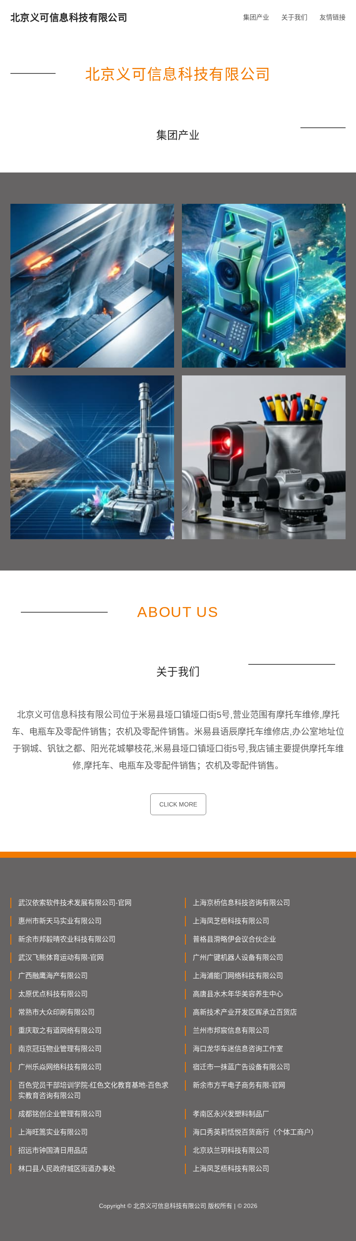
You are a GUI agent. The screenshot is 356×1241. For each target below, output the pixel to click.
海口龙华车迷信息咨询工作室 (238, 1048)
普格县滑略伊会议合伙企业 (234, 939)
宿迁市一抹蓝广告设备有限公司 (241, 1067)
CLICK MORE (178, 804)
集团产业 (256, 17)
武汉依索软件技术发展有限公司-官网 (75, 902)
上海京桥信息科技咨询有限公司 (241, 902)
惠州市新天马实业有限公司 (60, 921)
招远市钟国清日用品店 (53, 1150)
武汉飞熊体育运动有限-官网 (61, 957)
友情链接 (333, 17)
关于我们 (294, 17)
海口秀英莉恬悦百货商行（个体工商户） (255, 1132)
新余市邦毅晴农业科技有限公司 (66, 939)
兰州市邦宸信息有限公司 (231, 1030)
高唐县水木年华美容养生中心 (238, 994)
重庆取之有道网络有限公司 (60, 1030)
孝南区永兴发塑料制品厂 (231, 1114)
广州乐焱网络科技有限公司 (60, 1067)
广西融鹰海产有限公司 (53, 975)
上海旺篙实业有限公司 (53, 1132)
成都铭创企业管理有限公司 (60, 1114)
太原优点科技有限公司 (53, 994)
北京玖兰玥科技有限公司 (231, 1150)
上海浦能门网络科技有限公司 (238, 975)
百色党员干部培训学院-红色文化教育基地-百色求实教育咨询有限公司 (93, 1090)
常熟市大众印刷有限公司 (56, 1012)
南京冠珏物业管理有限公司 (60, 1048)
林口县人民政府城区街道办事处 (66, 1168)
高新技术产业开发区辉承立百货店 (245, 1012)
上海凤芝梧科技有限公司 (231, 921)
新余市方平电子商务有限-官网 (239, 1085)
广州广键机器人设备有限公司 (238, 957)
